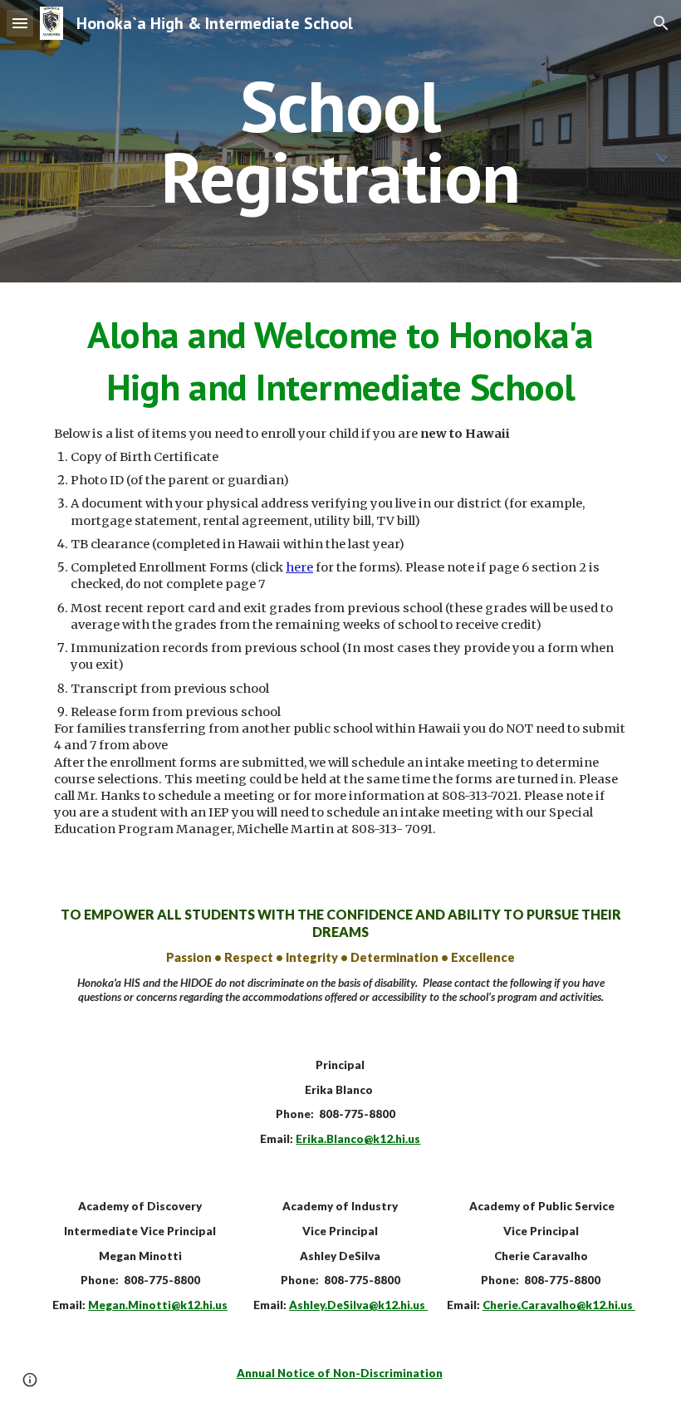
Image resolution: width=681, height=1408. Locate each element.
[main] (341, 141)
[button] (20, 23)
